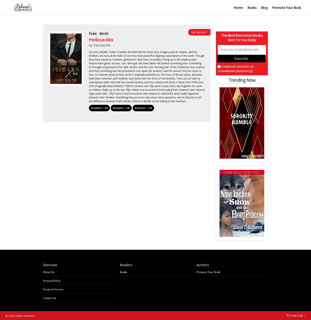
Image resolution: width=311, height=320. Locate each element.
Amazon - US (99, 108)
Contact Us (49, 298)
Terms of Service (53, 289)
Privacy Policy (51, 281)
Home (238, 8)
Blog (264, 8)
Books (252, 8)
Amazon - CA (143, 108)
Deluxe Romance (25, 315)
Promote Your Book (286, 8)
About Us (48, 272)
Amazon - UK (121, 108)
